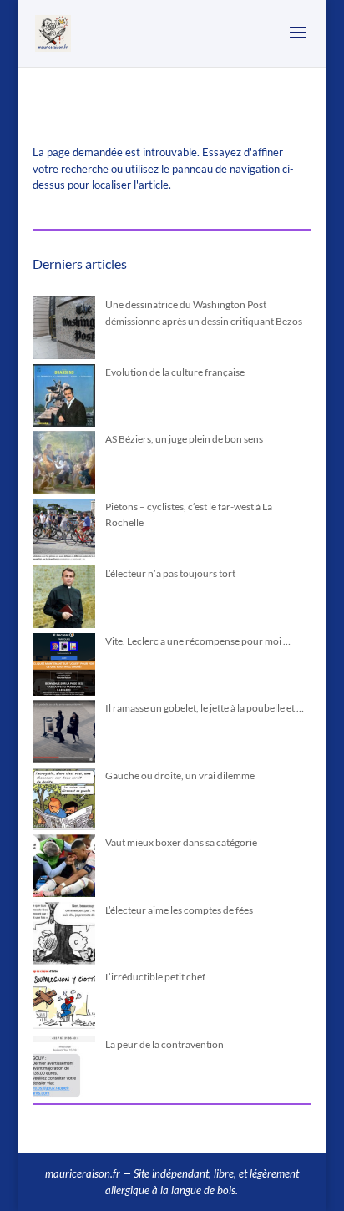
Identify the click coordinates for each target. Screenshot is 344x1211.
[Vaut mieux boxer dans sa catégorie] (64, 868)
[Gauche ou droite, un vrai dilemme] (64, 801)
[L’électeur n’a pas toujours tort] (64, 599)
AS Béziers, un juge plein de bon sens (184, 439)
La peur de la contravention (164, 1044)
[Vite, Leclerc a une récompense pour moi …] (64, 667)
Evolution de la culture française (175, 372)
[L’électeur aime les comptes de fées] (64, 936)
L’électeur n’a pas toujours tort (170, 573)
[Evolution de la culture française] (64, 398)
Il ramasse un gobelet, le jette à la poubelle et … (204, 708)
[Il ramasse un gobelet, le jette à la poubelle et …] (64, 734)
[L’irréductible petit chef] (64, 1002)
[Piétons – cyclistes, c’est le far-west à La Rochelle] (64, 532)
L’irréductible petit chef (155, 976)
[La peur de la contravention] (64, 1070)
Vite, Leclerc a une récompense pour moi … (198, 641)
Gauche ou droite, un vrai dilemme (180, 775)
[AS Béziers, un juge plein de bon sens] (64, 465)
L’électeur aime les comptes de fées (179, 910)
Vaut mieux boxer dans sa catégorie (181, 842)
